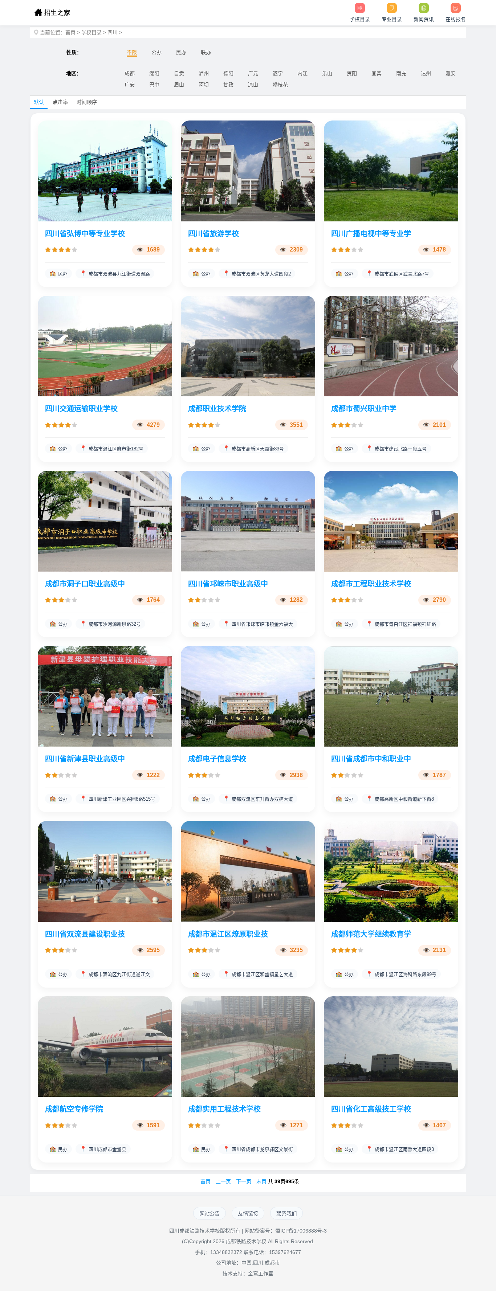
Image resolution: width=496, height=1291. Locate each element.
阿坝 (204, 84)
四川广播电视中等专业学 (371, 234)
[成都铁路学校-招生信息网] (52, 13)
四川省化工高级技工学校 (371, 1109)
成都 (130, 73)
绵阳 (154, 73)
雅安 (451, 73)
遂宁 (278, 73)
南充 (401, 73)
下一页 (243, 1181)
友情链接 (248, 1214)
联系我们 (286, 1214)
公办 (156, 52)
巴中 (154, 84)
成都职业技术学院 (217, 409)
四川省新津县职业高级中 (85, 759)
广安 (130, 84)
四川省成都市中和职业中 (371, 759)
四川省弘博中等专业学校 (85, 234)
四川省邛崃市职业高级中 (228, 584)
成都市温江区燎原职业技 (228, 934)
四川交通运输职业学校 (81, 409)
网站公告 (209, 1214)
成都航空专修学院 (74, 1109)
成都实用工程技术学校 (224, 1109)
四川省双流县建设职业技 (85, 934)
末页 (261, 1181)
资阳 (352, 73)
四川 (112, 32)
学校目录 (91, 32)
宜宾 (376, 73)
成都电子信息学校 (217, 759)
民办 (181, 52)
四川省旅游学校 (213, 234)
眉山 (179, 84)
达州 (426, 73)
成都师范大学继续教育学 (371, 934)
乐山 (327, 73)
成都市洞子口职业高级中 (85, 584)
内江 (302, 73)
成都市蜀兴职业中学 (364, 409)
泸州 (204, 73)
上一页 (223, 1181)
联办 (206, 52)
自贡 (179, 73)
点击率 (60, 102)
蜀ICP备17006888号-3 (301, 1231)
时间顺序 (87, 102)
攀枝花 (280, 84)
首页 (70, 32)
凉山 (253, 84)
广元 (253, 73)
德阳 (228, 73)
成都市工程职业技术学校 (371, 584)
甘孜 (228, 84)
